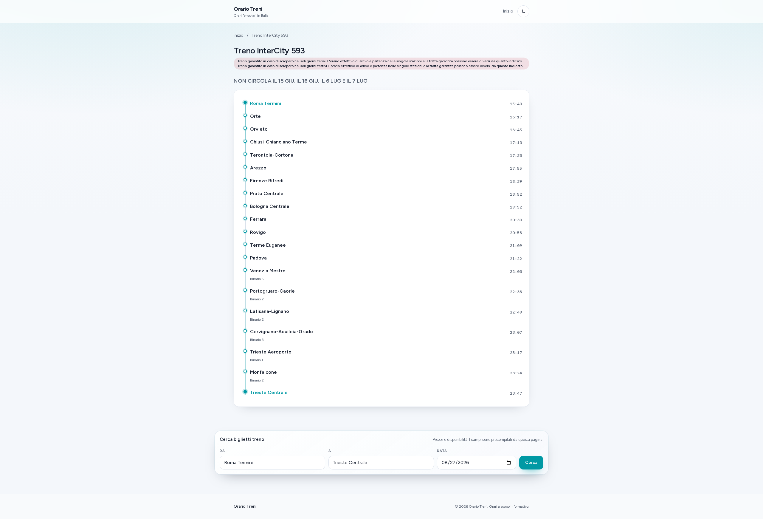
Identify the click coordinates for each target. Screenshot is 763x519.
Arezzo (258, 168)
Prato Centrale (266, 193)
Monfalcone (263, 372)
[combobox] (272, 462)
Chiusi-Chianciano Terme (278, 142)
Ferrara (258, 219)
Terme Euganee (268, 245)
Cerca (531, 462)
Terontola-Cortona (271, 155)
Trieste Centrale (269, 392)
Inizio (508, 11)
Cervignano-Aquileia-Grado (281, 331)
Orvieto (259, 129)
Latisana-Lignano (269, 311)
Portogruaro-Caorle (272, 291)
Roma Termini (265, 103)
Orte (255, 116)
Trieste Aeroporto (270, 352)
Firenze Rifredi (266, 180)
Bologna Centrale (269, 206)
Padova (258, 258)
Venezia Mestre (268, 271)
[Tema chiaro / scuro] (523, 11)
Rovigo (258, 232)
